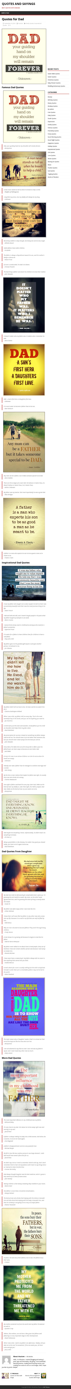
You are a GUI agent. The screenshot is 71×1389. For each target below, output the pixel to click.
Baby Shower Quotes (54, 83)
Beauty (50, 97)
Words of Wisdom (53, 177)
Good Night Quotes (54, 140)
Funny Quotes (52, 134)
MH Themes (46, 1387)
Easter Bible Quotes (54, 74)
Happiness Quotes (53, 143)
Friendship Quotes (53, 131)
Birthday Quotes (53, 100)
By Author (51, 109)
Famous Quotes (53, 128)
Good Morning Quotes (54, 137)
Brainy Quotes (52, 103)
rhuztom (20, 23)
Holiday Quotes (52, 146)
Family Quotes (30, 23)
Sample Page (5, 13)
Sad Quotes (51, 171)
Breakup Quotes (53, 106)
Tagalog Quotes (53, 174)
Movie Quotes (52, 158)
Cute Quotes (51, 112)
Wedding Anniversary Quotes (56, 86)
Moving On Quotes (53, 161)
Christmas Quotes (53, 80)
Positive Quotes (52, 168)
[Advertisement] (59, 28)
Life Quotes (51, 152)
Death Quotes (52, 118)
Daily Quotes (52, 115)
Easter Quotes (52, 77)
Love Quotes (52, 155)
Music (49, 165)
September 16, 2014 (9, 23)
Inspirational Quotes (54, 149)
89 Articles (30, 1356)
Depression (51, 121)
